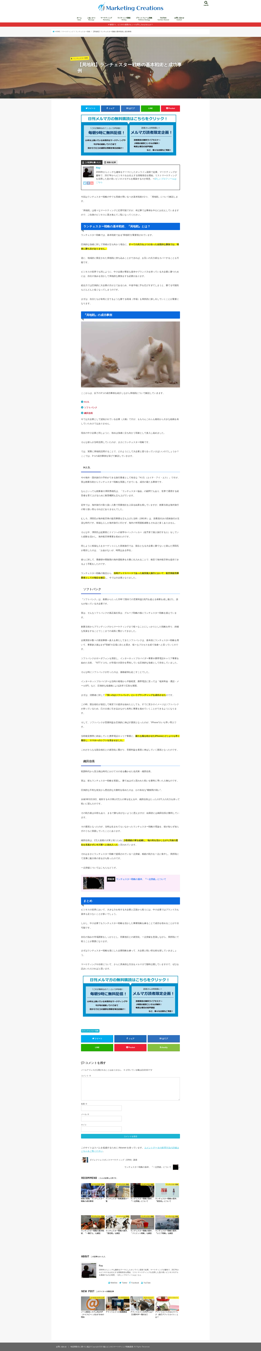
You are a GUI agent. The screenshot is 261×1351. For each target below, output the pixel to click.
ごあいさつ (91, 19)
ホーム (79, 19)
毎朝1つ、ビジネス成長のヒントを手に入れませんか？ (131, 25)
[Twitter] (84, 184)
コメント (86, 1076)
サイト (84, 1125)
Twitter (124, 1283)
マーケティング (106, 19)
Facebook (135, 1283)
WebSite (114, 1283)
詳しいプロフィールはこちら (129, 1275)
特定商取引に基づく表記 (80, 1347)
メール (85, 1114)
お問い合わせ (179, 19)
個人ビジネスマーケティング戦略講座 (118, 1347)
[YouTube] (92, 184)
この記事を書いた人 (93, 162)
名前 (84, 1104)
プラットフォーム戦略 (144, 19)
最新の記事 (111, 162)
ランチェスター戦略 (91, 1031)
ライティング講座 (123, 19)
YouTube (163, 19)
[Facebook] (88, 184)
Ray (98, 167)
